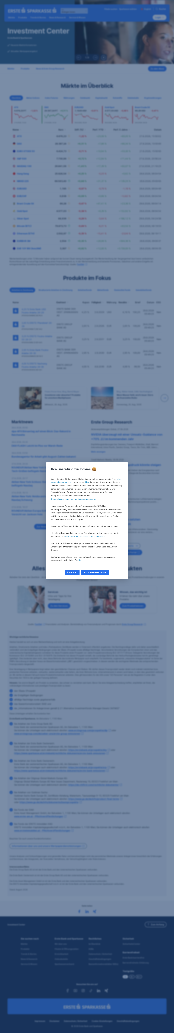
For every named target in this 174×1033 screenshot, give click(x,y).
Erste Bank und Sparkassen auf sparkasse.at (85, 536)
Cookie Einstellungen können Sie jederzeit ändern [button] (74, 499)
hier (80, 560)
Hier (87, 482)
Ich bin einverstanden (95, 572)
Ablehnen (72, 572)
